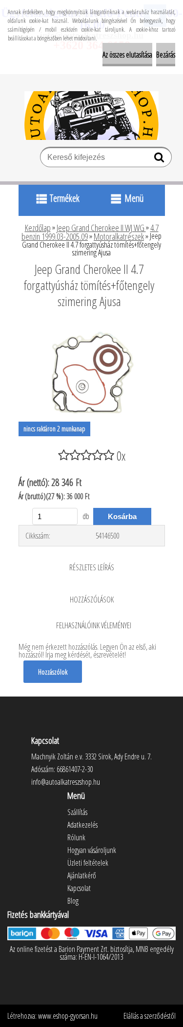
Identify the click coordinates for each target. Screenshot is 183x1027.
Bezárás (165, 54)
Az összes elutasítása (127, 54)
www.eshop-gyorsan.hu (68, 1015)
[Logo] (91, 115)
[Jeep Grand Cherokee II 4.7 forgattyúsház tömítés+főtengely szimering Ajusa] (92, 328)
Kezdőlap (38, 227)
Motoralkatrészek (119, 236)
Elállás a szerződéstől (149, 1015)
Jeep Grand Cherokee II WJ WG (101, 227)
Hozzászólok (52, 672)
